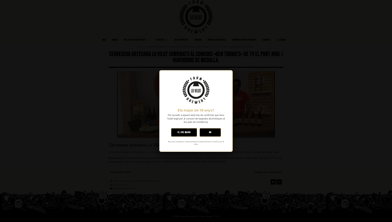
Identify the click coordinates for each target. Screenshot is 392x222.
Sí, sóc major (184, 132)
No (210, 132)
